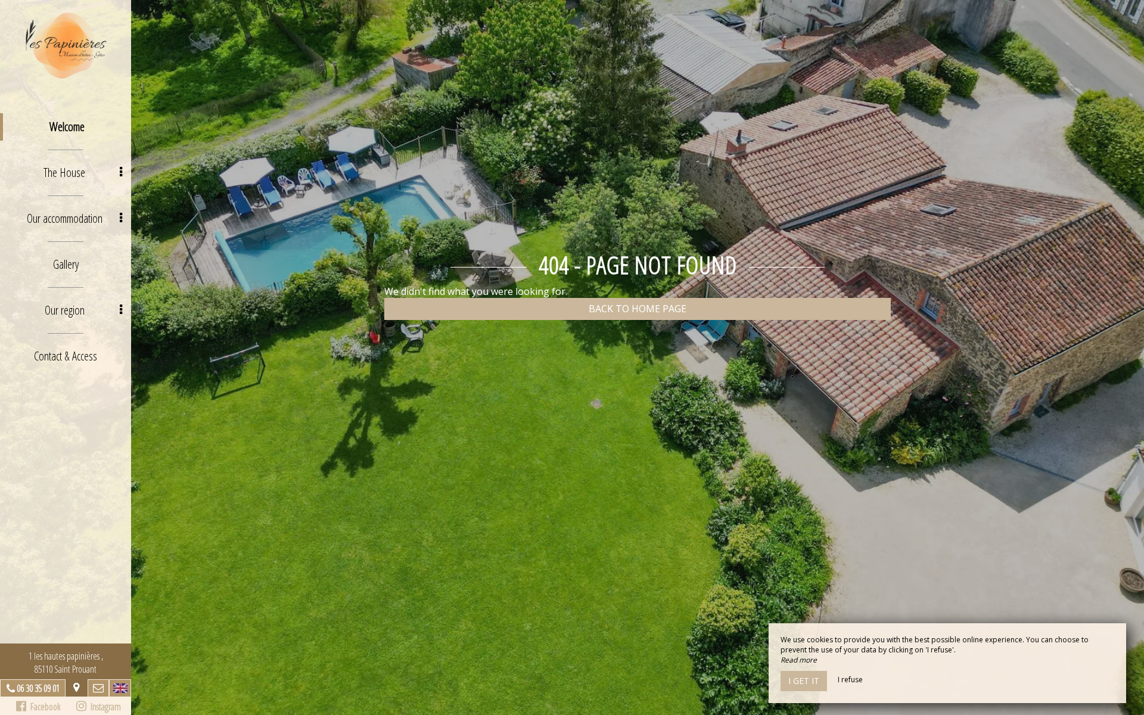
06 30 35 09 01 (38, 688)
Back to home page (637, 308)
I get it (803, 680)
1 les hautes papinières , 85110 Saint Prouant (66, 662)
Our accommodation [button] (64, 218)
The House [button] (64, 172)
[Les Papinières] (65, 44)
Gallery (66, 264)
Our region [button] (65, 310)
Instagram (103, 706)
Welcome (67, 127)
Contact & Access (65, 356)
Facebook (43, 706)
